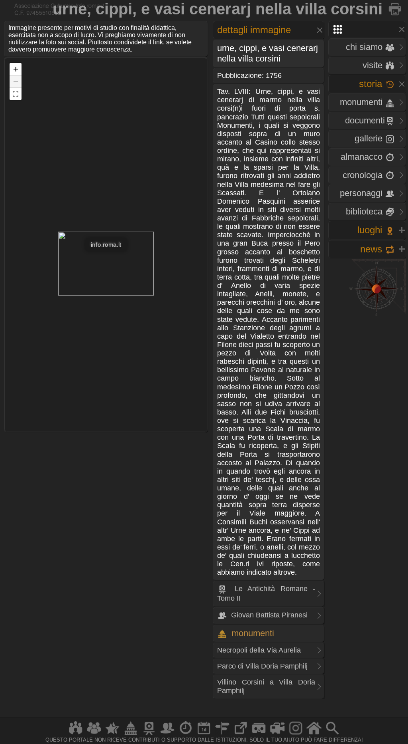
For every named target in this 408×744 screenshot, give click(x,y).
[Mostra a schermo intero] (16, 94)
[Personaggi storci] (167, 734)
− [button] (15, 81)
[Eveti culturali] (204, 734)
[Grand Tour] (112, 734)
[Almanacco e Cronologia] (186, 734)
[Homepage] (314, 734)
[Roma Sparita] (149, 734)
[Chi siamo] (94, 734)
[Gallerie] (295, 734)
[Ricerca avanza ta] (332, 734)
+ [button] (15, 69)
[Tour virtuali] (259, 734)
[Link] (240, 734)
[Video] (277, 734)
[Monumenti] (131, 734)
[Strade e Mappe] (222, 734)
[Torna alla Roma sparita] (395, 9)
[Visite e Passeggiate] (76, 734)
